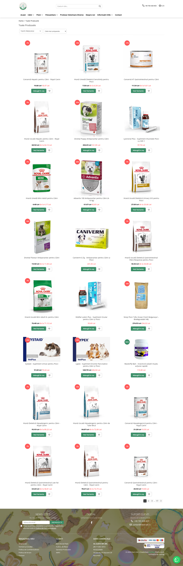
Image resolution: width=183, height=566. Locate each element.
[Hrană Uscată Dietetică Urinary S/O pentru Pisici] (141, 177)
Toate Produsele (32, 21)
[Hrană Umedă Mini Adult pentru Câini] (41, 177)
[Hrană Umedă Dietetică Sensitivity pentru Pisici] (91, 58)
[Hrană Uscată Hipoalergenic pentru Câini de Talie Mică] (91, 402)
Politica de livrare (25, 552)
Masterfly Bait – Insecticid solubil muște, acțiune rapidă (141, 365)
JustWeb (152, 552)
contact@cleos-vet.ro (141, 524)
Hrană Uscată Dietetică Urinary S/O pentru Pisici (141, 199)
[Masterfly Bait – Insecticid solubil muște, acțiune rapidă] (141, 349)
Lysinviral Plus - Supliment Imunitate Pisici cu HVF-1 (141, 140)
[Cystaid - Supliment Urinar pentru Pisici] (41, 349)
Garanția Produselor (63, 549)
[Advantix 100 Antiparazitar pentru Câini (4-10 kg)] (91, 177)
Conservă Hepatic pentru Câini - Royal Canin (41, 79)
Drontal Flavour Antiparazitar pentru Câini (41, 258)
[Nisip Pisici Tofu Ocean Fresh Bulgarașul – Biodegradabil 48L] (141, 296)
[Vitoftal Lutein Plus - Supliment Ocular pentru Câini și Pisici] (91, 296)
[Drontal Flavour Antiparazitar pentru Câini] (41, 236)
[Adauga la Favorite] (49, 91)
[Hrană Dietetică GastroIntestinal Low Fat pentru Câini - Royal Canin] (41, 461)
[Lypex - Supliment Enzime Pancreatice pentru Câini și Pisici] (91, 349)
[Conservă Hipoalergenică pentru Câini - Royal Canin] (141, 402)
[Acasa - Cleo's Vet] (34, 6)
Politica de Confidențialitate (29, 549)
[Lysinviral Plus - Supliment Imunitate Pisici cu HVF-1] (141, 117)
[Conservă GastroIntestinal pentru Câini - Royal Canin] (141, 461)
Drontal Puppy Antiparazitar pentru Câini (91, 139)
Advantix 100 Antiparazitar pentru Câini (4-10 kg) (91, 199)
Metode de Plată (62, 544)
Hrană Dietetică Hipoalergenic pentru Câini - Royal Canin (41, 424)
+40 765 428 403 (141, 521)
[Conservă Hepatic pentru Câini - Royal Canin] (41, 58)
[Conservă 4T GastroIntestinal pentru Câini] (141, 58)
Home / (22, 21)
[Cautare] (100, 6)
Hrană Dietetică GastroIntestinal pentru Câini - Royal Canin (91, 484)
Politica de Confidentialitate (46, 528)
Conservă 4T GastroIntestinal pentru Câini (141, 79)
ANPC (58, 552)
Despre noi (23, 544)
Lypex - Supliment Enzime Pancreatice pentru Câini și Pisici (91, 365)
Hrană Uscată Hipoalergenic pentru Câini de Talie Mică (91, 424)
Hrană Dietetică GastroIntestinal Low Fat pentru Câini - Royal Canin (42, 484)
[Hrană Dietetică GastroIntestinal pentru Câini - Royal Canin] (91, 461)
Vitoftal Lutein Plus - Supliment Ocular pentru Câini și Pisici (91, 318)
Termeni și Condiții (25, 547)
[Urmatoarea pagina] (160, 500)
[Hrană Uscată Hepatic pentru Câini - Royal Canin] (41, 117)
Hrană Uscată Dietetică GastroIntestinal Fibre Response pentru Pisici (141, 259)
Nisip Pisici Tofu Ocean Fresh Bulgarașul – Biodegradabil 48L (141, 318)
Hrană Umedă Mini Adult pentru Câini (42, 198)
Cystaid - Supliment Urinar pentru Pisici (41, 364)
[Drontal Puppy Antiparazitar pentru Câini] (91, 117)
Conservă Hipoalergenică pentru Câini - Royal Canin (141, 424)
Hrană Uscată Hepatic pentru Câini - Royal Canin (41, 140)
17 (157, 501)
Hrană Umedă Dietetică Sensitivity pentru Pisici (91, 80)
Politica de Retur (62, 547)
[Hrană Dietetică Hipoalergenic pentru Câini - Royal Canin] (41, 402)
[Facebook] (91, 522)
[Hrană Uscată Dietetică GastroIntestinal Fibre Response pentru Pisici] (141, 236)
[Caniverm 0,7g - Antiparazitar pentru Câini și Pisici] (91, 236)
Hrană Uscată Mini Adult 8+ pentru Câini (42, 317)
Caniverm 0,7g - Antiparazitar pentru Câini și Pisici (91, 259)
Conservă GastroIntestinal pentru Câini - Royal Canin (141, 484)
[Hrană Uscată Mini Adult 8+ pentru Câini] (41, 296)
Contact (22, 555)
